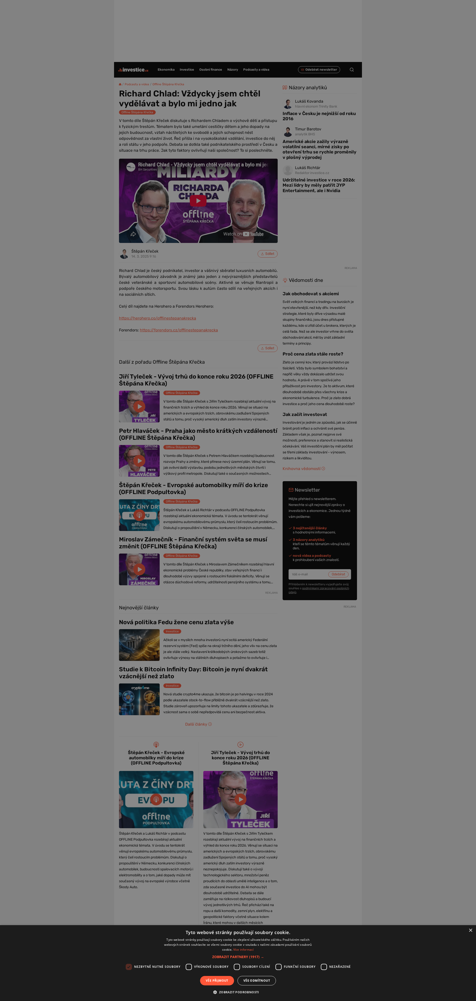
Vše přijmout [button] (217, 980)
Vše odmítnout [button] (256, 980)
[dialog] (238, 963)
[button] (238, 956)
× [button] (470, 930)
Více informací (243, 949)
